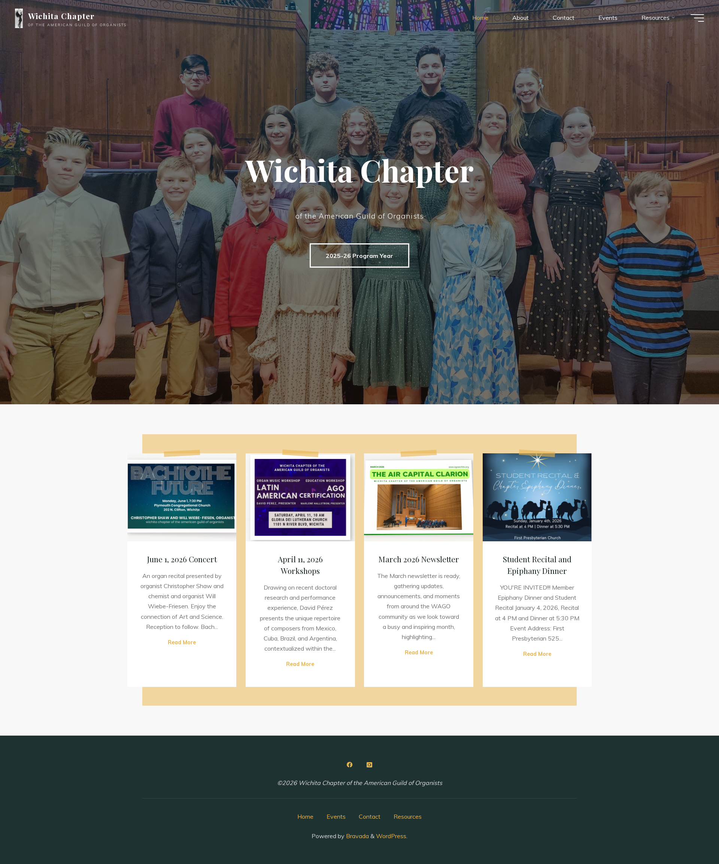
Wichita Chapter (61, 15)
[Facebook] (350, 765)
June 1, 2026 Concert (182, 559)
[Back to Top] (690, 835)
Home (305, 816)
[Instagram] (369, 765)
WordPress (391, 836)
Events (336, 816)
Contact (369, 816)
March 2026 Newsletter (419, 559)
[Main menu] (697, 18)
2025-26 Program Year (359, 255)
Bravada (357, 836)
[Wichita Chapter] (19, 17)
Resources (408, 816)
